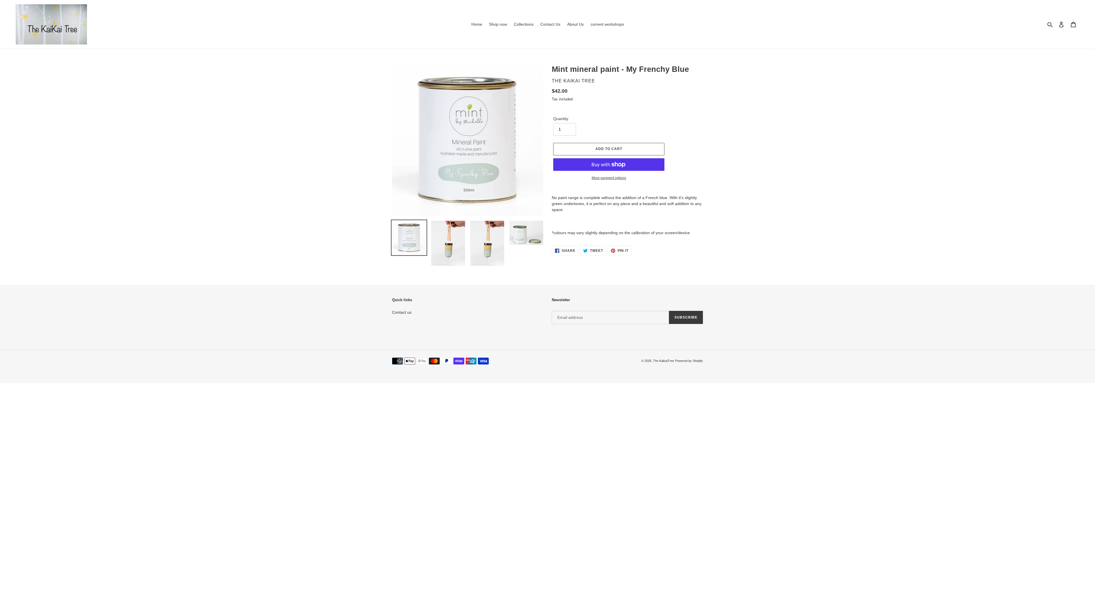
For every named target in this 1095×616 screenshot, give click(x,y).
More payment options (609, 178)
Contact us (401, 312)
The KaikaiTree (663, 360)
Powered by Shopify (689, 360)
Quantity (560, 118)
